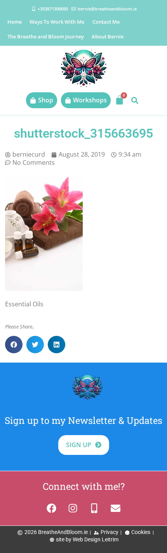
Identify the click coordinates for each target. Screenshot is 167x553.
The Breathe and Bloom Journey (45, 36)
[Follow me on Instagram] (73, 508)
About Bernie (108, 36)
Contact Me (106, 21)
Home (14, 21)
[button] (134, 100)
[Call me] (94, 508)
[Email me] (115, 508)
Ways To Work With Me (57, 21)
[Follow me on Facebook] (51, 508)
